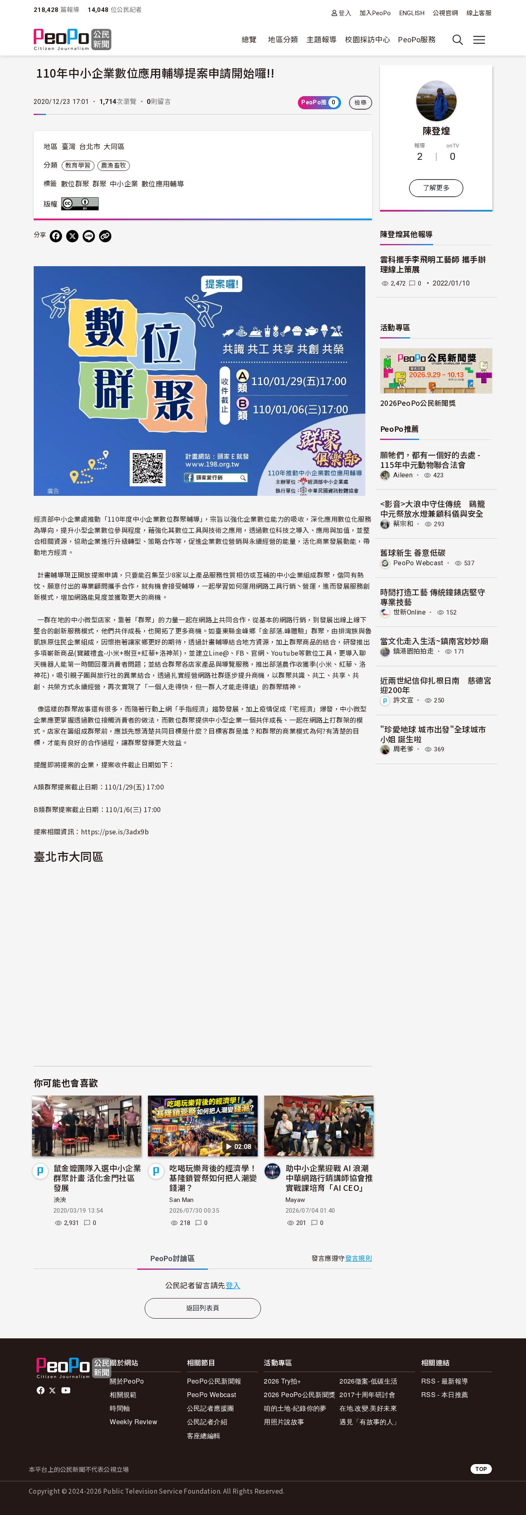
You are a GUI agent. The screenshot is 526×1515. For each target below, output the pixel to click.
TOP (481, 1469)
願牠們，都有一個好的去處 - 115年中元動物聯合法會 (430, 459)
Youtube (66, 1390)
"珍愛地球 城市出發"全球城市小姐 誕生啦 (433, 733)
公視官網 (445, 13)
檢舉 (361, 102)
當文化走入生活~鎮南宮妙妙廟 (434, 640)
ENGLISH (412, 13)
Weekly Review (133, 1421)
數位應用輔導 (162, 184)
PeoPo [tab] (172, 1258)
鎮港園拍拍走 (413, 651)
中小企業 (124, 184)
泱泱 (59, 1200)
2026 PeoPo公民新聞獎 (299, 1394)
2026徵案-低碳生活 (368, 1381)
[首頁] (72, 40)
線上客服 (478, 13)
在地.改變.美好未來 (368, 1408)
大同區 (114, 147)
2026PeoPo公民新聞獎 (418, 403)
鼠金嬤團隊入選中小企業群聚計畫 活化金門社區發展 (97, 1177)
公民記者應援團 (210, 1408)
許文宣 (403, 700)
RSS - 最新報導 (444, 1381)
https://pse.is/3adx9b (115, 831)
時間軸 (120, 1408)
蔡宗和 (403, 524)
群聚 (99, 184)
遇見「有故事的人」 (369, 1421)
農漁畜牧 (113, 165)
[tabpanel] (203, 1285)
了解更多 (436, 188)
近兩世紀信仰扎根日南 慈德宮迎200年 (435, 685)
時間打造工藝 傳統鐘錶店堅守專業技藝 (432, 596)
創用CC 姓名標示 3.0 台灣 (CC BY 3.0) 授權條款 (81, 203)
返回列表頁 (203, 1308)
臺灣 (69, 147)
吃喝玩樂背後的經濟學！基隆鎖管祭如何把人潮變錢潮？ (213, 1177)
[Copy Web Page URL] (105, 236)
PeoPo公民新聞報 (214, 1381)
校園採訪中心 (367, 39)
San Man (181, 1200)
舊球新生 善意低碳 (412, 552)
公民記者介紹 (207, 1421)
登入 (345, 13)
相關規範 (123, 1394)
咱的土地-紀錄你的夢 (295, 1408)
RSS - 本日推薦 (444, 1394)
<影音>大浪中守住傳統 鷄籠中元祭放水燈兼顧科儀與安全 (432, 508)
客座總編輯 (204, 1435)
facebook (41, 1390)
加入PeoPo (375, 13)
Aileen (403, 475)
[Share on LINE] (89, 236)
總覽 (249, 39)
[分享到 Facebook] (56, 236)
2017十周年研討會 (367, 1394)
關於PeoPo (127, 1381)
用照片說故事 (284, 1421)
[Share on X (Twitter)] (72, 236)
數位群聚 (75, 184)
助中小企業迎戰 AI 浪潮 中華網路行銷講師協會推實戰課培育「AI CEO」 (329, 1177)
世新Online (409, 612)
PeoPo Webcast (418, 563)
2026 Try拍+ (282, 1381)
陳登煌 (436, 130)
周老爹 (403, 749)
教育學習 (77, 165)
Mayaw (295, 1200)
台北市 (89, 147)
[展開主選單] (479, 40)
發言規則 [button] (358, 1258)
